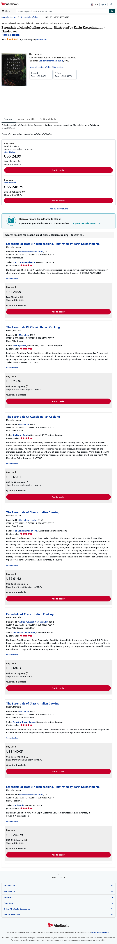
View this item (10, 152)
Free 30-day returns (58, 208)
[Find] (112, 11)
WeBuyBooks (19, 345)
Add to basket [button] (58, 170)
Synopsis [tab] (9, 119)
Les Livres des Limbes (24, 632)
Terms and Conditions (100, 932)
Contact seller (12, 278)
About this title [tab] (26, 119)
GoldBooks (18, 805)
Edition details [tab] (48, 119)
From (38, 74)
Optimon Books (21, 435)
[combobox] (62, 11)
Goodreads (41, 39)
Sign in (103, 4)
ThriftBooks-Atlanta (24, 262)
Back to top (59, 877)
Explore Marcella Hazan (84, 223)
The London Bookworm (25, 530)
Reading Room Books (24, 722)
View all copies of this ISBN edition (46, 67)
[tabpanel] (57, 130)
